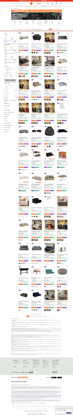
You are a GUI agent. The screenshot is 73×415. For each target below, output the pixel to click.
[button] (37, 29)
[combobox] (9, 85)
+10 (51, 146)
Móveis (12, 8)
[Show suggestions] (15, 85)
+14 (26, 169)
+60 (51, 52)
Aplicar (10, 80)
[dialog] (63, 410)
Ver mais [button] (6, 98)
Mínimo (6, 37)
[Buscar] (31, 4)
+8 (64, 216)
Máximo (12, 37)
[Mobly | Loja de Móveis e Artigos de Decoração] (39, 3)
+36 (64, 99)
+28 (26, 146)
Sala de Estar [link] (16, 8)
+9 (64, 263)
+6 (64, 146)
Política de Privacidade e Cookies (61, 410)
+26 (64, 52)
